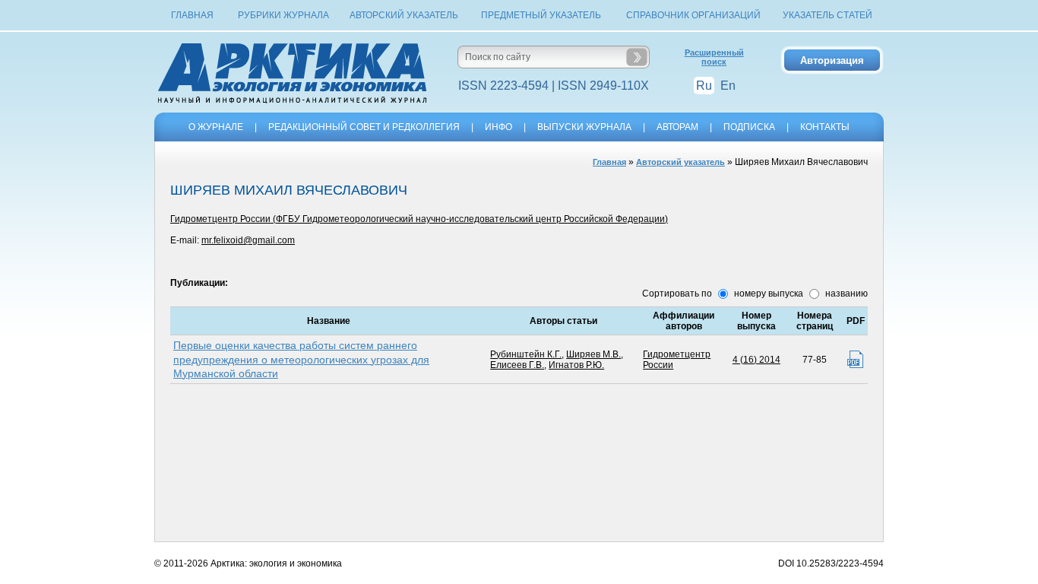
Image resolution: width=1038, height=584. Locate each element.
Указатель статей (827, 15)
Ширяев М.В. (593, 354)
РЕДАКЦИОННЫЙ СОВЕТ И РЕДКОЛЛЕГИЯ (364, 127)
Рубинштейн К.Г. (526, 354)
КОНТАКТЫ (825, 127)
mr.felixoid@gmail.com (248, 240)
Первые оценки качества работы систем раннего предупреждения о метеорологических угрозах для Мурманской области (301, 359)
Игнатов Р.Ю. (576, 365)
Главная (192, 15)
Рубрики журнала (283, 15)
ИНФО (498, 127)
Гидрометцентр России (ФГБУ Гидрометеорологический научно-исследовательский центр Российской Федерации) (419, 219)
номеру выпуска (767, 293)
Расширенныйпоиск (714, 57)
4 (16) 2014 (756, 359)
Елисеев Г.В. (517, 365)
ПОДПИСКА (749, 127)
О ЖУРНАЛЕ (215, 127)
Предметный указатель (541, 15)
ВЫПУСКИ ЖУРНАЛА (584, 127)
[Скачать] (855, 359)
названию (845, 293)
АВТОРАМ (677, 127)
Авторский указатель (404, 15)
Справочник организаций (693, 15)
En (728, 85)
